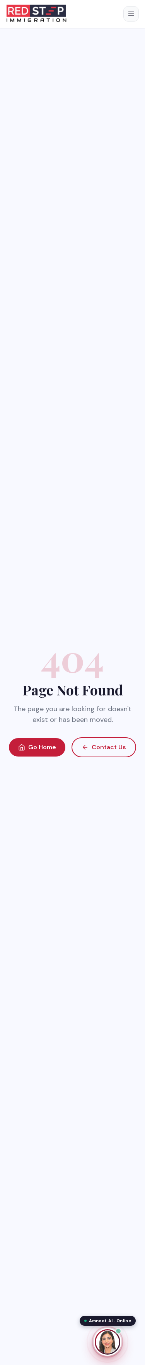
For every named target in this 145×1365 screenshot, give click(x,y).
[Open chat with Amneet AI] (107, 1342)
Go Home (42, 747)
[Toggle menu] (131, 14)
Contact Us (109, 747)
